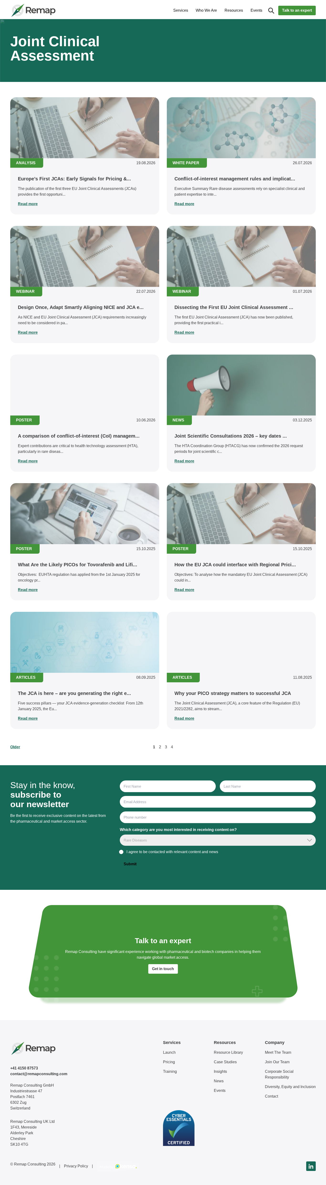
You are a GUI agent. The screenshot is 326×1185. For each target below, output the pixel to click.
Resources (234, 10)
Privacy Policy (76, 1166)
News (219, 1081)
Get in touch (163, 969)
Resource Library (228, 1052)
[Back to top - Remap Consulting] (313, 1176)
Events (256, 10)
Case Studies (225, 1062)
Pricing (169, 1062)
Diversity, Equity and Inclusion (290, 1087)
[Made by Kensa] (118, 1166)
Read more (28, 204)
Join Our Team (277, 1062)
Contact (271, 1096)
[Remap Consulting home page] (48, 10)
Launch (169, 1052)
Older (15, 747)
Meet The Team (278, 1052)
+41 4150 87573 (24, 1068)
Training (170, 1071)
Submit (130, 864)
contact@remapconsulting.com (38, 1074)
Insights (220, 1071)
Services (180, 10)
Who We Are (206, 10)
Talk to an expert (297, 10)
